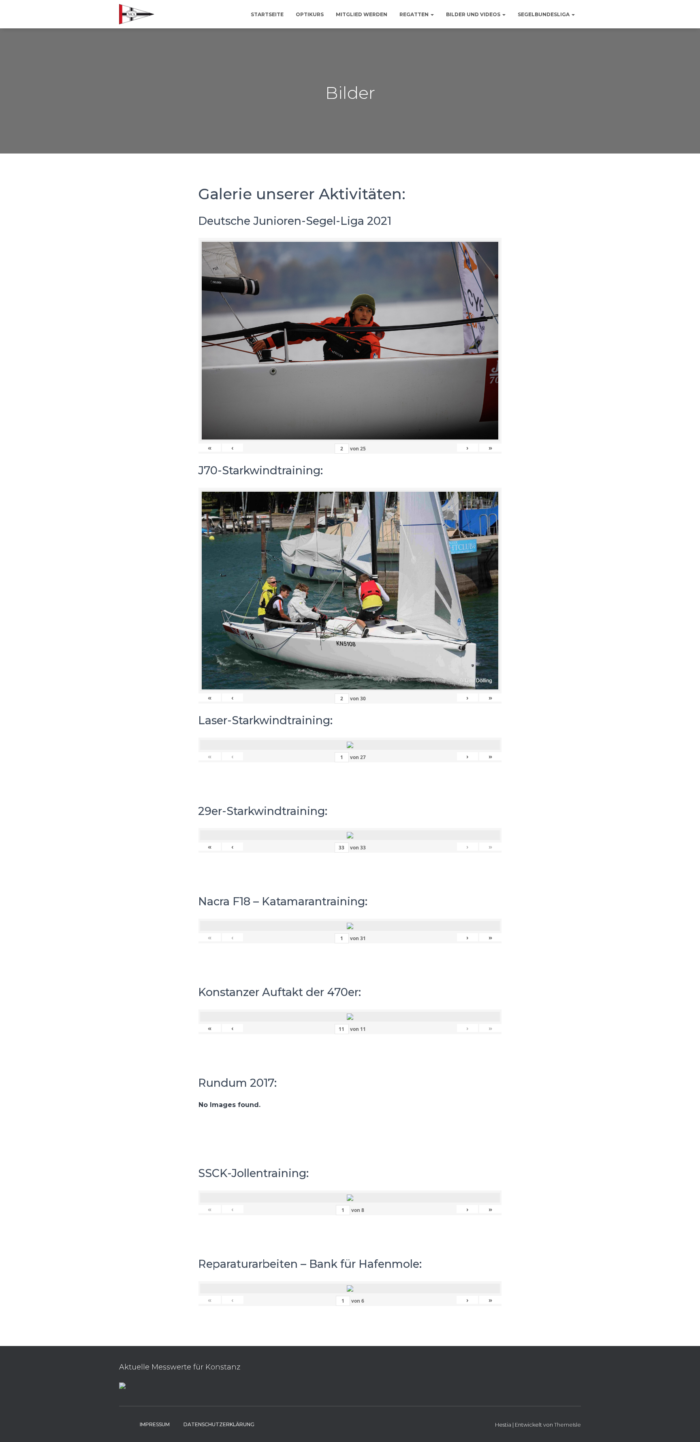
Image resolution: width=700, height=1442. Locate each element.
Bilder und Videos (474, 14)
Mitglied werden (361, 14)
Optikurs (310, 14)
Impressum (155, 1424)
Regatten (414, 14)
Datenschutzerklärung (219, 1424)
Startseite (267, 14)
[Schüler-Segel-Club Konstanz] (136, 14)
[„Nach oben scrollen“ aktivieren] (684, 1426)
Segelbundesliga (544, 14)
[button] (432, 14)
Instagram (125, 1424)
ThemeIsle (567, 1424)
